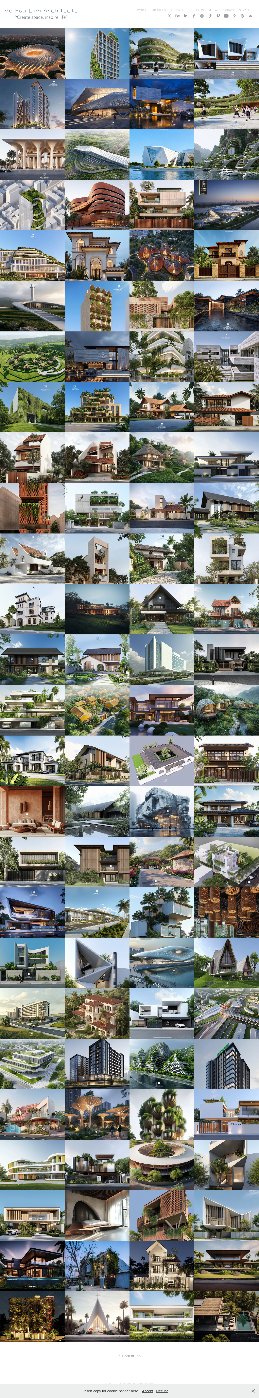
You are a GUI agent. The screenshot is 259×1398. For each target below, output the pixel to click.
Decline (162, 1390)
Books (199, 10)
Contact (228, 10)
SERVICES (245, 10)
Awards (142, 10)
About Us (159, 10)
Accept (147, 1390)
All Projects (180, 10)
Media (213, 10)
